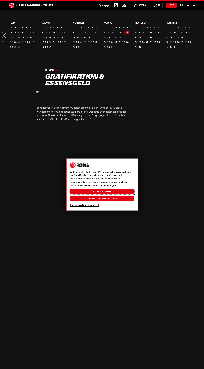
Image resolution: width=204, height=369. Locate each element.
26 (26, 42)
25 (22, 42)
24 (19, 42)
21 (34, 37)
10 (19, 32)
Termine (48, 5)
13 (30, 32)
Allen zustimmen (102, 191)
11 (23, 32)
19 (27, 37)
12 (27, 32)
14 (34, 32)
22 (11, 42)
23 (15, 42)
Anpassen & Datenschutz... (83, 205)
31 (19, 47)
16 (15, 37)
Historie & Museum (29, 5)
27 (30, 42)
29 (11, 47)
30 (15, 47)
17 (19, 37)
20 (30, 37)
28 (34, 42)
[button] (194, 5)
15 (12, 37)
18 (23, 37)
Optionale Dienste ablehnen (102, 198)
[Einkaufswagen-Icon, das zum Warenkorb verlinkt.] (188, 5)
